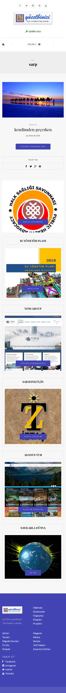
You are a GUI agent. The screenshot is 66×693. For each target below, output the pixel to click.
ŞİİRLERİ (33, 125)
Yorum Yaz (33, 160)
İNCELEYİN (33, 289)
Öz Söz (5, 645)
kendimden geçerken (33, 129)
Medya (36, 637)
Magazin (37, 633)
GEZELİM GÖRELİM (33, 509)
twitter (9, 669)
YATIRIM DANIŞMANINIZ (33, 363)
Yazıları (6, 637)
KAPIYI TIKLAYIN (33, 436)
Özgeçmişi (38, 615)
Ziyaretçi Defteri (41, 649)
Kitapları (37, 619)
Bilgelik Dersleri (10, 641)
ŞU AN (33, 573)
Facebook (10, 661)
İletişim (36, 641)
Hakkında (37, 607)
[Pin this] (40, 166)
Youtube (9, 673)
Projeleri (37, 623)
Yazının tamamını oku (33, 147)
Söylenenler (39, 611)
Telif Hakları (39, 645)
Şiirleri (5, 633)
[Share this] (26, 166)
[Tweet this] (30, 166)
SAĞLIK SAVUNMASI (33, 222)
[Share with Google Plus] (35, 166)
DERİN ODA (35, 31)
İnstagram (10, 665)
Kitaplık (6, 649)
